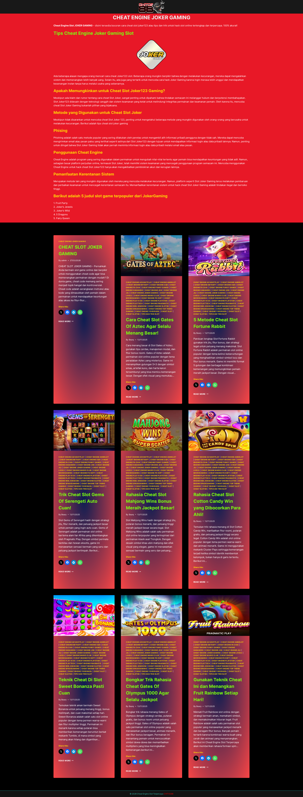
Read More (66, 321)
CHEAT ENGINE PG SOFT (152, 298)
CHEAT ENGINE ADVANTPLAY (139, 282)
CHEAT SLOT (166, 311)
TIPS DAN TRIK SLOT (150, 314)
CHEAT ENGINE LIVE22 (232, 653)
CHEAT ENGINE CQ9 (159, 285)
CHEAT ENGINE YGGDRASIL (147, 311)
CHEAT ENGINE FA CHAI (228, 645)
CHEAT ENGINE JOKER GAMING (72, 241)
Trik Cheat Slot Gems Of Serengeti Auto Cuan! (81, 501)
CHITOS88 (168, 794)
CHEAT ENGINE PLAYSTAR (155, 301)
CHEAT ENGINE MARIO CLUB (146, 296)
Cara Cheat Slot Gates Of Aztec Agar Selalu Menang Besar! (150, 326)
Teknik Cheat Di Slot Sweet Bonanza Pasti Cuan (81, 686)
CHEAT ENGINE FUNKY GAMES (155, 288)
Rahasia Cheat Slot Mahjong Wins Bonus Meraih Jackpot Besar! (150, 501)
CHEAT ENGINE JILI (232, 650)
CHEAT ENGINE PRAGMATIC (156, 303)
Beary (131, 339)
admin (64, 260)
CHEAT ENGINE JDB (153, 290)
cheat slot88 (133, 314)
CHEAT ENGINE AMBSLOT (165, 282)
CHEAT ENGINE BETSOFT (138, 285)
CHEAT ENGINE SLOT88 (158, 306)
